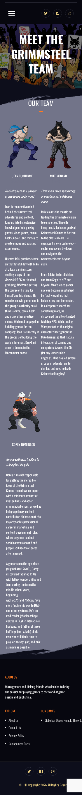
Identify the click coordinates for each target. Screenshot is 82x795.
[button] (11, 13)
